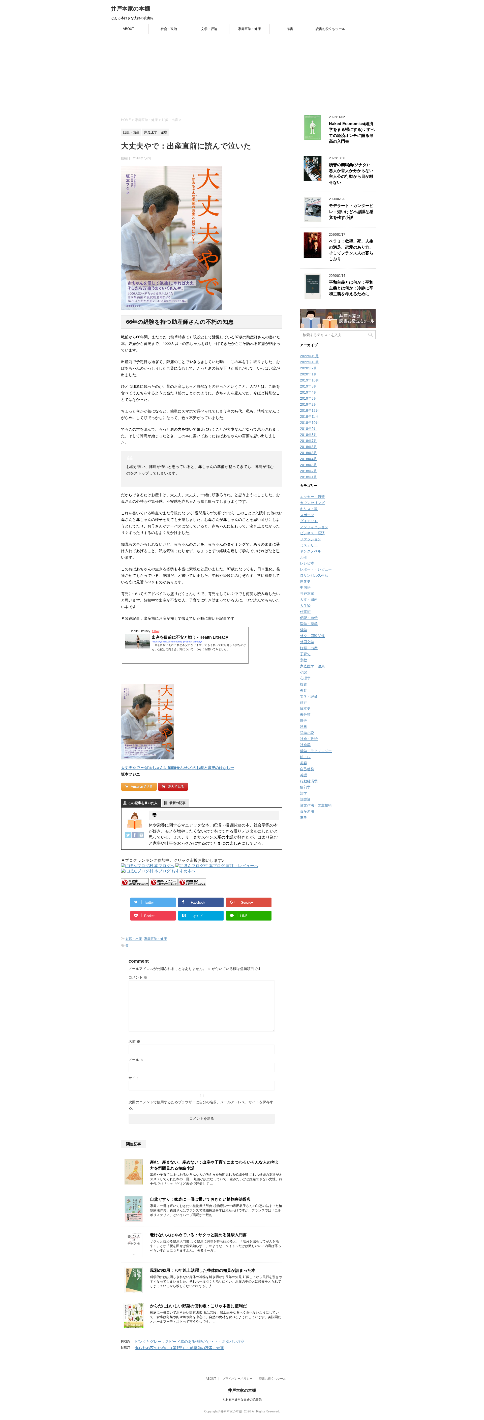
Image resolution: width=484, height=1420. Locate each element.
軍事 (303, 817)
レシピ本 (307, 563)
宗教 (303, 660)
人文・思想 (309, 600)
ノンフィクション (314, 527)
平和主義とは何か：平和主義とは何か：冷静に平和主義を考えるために (351, 288)
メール (136, 1060)
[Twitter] (128, 835)
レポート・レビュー (316, 569)
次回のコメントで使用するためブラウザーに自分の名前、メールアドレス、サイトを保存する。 (201, 1105)
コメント (138, 977)
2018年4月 (308, 459)
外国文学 (307, 642)
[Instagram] (141, 835)
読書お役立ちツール (330, 29)
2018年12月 (309, 410)
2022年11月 (309, 356)
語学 (303, 793)
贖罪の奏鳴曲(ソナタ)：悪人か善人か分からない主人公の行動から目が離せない (351, 174)
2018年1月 (308, 477)
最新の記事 (177, 803)
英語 (303, 775)
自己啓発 (307, 769)
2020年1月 (308, 374)
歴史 (303, 721)
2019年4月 (308, 392)
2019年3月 (308, 398)
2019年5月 (308, 386)
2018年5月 (308, 453)
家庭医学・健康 (249, 29)
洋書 (290, 29)
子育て (305, 654)
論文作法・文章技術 (316, 805)
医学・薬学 (309, 624)
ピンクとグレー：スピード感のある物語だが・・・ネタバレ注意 (190, 1341)
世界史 (305, 581)
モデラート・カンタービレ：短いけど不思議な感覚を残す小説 (351, 211)
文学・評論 (209, 29)
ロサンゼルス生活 (314, 575)
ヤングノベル (310, 551)
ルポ (303, 557)
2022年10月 (309, 362)
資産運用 (307, 811)
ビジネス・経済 (312, 533)
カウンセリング (312, 503)
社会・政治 (169, 29)
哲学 (303, 630)
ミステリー (309, 545)
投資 (303, 684)
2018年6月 (308, 447)
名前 (134, 1042)
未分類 (305, 715)
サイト (134, 1078)
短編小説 (307, 733)
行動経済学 (309, 781)
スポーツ (307, 515)
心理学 (305, 678)
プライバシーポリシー (237, 1378)
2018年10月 (309, 423)
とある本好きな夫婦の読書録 (242, 1399)
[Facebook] (135, 835)
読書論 (305, 799)
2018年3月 (308, 465)
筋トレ (305, 757)
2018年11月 (309, 417)
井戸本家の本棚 (130, 9)
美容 (303, 763)
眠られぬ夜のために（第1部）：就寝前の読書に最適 (179, 1348)
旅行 (303, 702)
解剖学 (305, 787)
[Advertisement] (242, 72)
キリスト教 (309, 509)
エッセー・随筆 (312, 497)
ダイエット (309, 521)
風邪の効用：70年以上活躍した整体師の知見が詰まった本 (202, 1270)
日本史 (305, 708)
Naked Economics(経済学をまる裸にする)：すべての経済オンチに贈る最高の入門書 (352, 132)
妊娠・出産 (134, 939)
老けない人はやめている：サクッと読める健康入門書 (198, 1235)
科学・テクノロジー (316, 751)
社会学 (305, 745)
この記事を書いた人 (143, 803)
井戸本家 (307, 593)
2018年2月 (308, 471)
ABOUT (128, 29)
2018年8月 (308, 435)
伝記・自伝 (309, 618)
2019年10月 (309, 380)
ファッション (310, 539)
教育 (303, 690)
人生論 (305, 606)
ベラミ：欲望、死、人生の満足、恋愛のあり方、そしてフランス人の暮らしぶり (351, 250)
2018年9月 (308, 429)
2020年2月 (308, 368)
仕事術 (305, 612)
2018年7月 (308, 441)
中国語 (305, 587)
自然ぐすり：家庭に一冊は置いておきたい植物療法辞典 (200, 1199)
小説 (303, 672)
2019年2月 (308, 404)
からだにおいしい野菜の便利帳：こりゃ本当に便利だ (198, 1306)
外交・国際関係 (312, 636)
